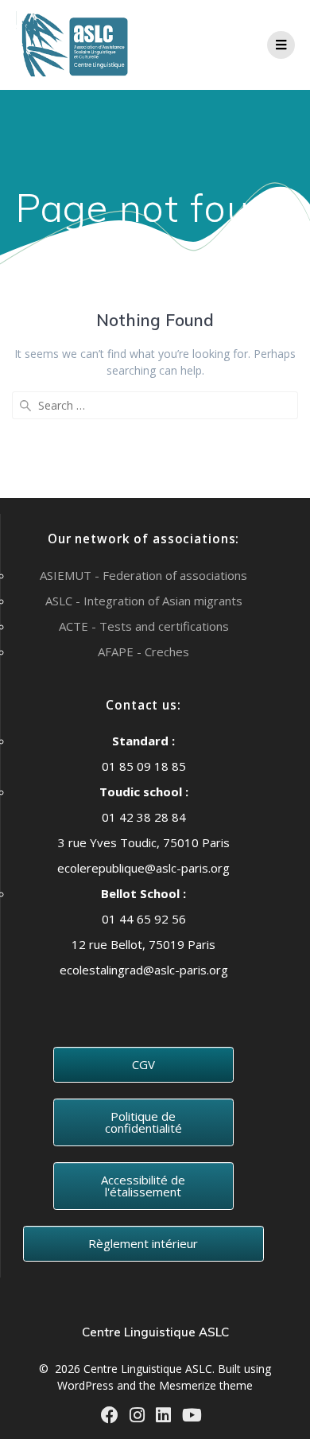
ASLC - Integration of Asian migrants (143, 601)
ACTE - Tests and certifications (144, 626)
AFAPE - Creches (143, 651)
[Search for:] (155, 405)
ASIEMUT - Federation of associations (143, 575)
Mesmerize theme (206, 1385)
